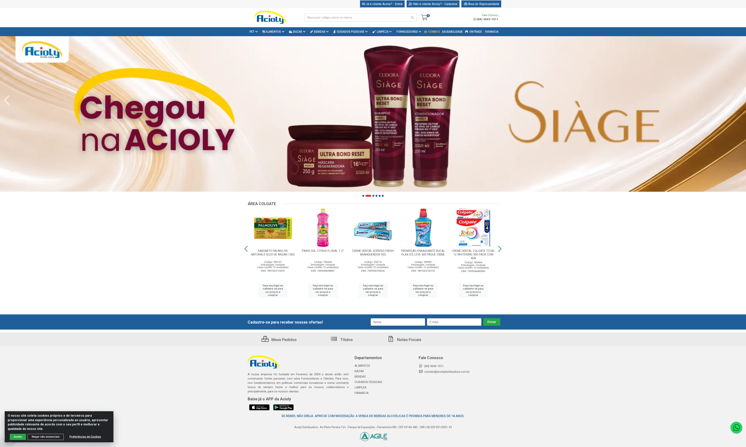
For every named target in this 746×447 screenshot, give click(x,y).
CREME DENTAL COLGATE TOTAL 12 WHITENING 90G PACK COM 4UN (473, 254)
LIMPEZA (360, 387)
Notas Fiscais (408, 339)
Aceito (18, 436)
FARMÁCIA (362, 393)
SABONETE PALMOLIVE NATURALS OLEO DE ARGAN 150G (273, 252)
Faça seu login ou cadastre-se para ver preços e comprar (273, 290)
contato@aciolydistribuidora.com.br (447, 372)
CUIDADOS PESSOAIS (368, 382)
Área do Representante (483, 4)
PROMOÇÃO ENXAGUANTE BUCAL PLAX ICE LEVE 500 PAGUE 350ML (423, 252)
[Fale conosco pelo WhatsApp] (736, 427)
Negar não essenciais (46, 436)
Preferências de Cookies (85, 436)
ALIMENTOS (362, 365)
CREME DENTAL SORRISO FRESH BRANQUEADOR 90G (373, 252)
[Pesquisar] (412, 17)
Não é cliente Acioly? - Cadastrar (435, 4)
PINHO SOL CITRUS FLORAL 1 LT (323, 251)
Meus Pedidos (283, 339)
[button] (363, 196)
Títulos (346, 339)
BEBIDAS (360, 376)
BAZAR (359, 371)
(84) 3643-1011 (487, 19)
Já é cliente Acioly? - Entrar (384, 4)
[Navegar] (6, 100)
